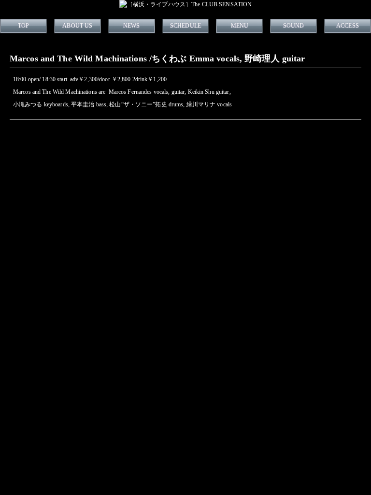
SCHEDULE (185, 25)
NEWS (131, 25)
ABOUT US (77, 25)
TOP (23, 25)
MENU (239, 25)
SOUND (293, 25)
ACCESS (347, 25)
